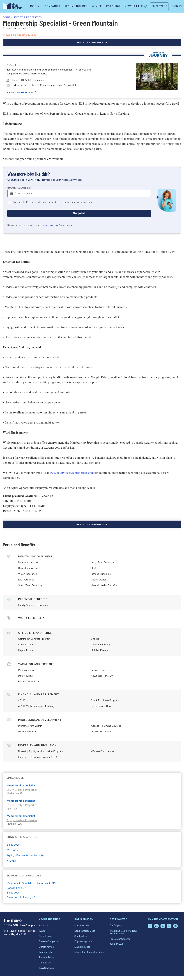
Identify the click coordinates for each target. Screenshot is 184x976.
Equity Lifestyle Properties (22, 17)
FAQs (42, 930)
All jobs (11, 860)
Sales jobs (13, 844)
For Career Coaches (120, 938)
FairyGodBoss (46, 968)
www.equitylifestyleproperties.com (72, 473)
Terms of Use (46, 952)
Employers (159, 6)
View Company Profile (20, 92)
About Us (44, 925)
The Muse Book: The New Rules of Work (123, 932)
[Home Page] (12, 7)
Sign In (177, 6)
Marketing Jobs (82, 946)
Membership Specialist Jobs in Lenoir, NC (31, 883)
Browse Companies (49, 941)
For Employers (117, 925)
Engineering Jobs (83, 941)
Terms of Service (48, 225)
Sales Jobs (13, 892)
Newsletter (134, 6)
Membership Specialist (21, 785)
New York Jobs (82, 925)
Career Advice (46, 946)
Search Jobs (45, 936)
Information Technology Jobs (89, 952)
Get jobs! (79, 213)
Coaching (113, 6)
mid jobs (12, 850)
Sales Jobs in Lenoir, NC (21, 897)
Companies (52, 6)
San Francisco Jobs (84, 930)
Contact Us (45, 962)
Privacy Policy (65, 225)
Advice (97, 6)
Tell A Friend (116, 944)
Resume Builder (76, 6)
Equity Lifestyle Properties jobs (25, 855)
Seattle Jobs (81, 936)
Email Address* (19, 187)
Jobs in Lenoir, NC (17, 887)
